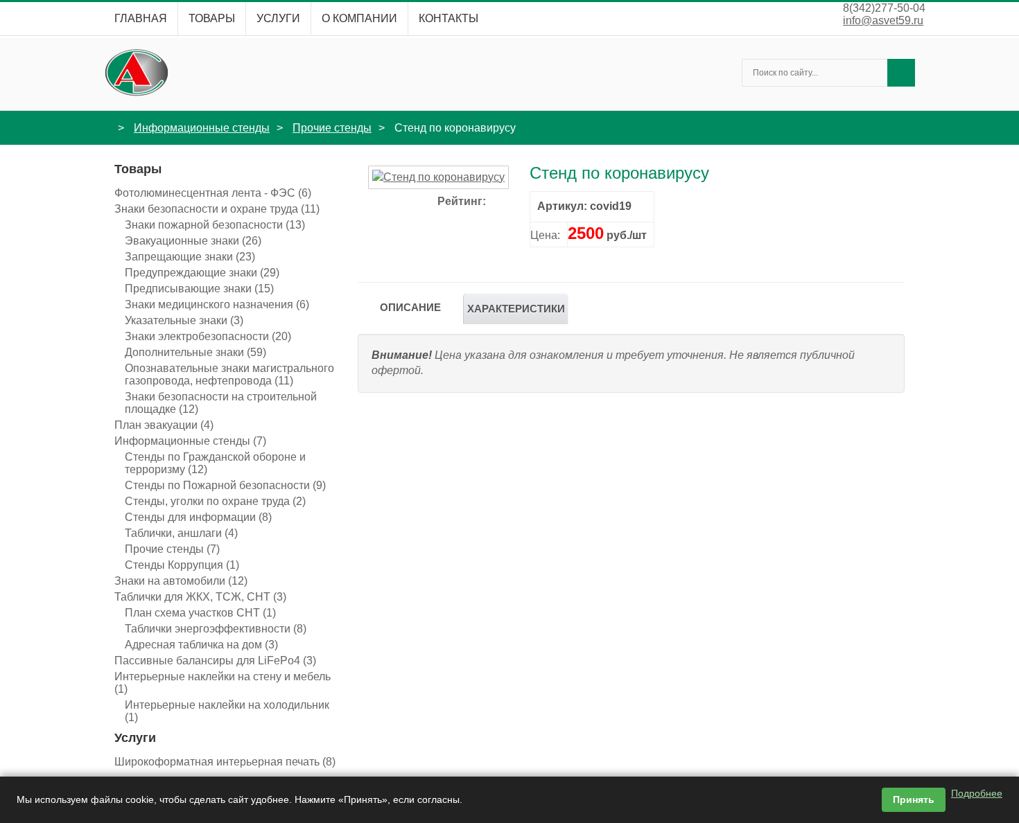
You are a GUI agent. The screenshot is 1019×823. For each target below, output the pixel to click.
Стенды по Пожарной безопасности (225, 485)
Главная (140, 18)
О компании (359, 18)
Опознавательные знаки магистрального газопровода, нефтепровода (229, 374)
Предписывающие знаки (199, 288)
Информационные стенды (202, 128)
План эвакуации (164, 425)
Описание (410, 307)
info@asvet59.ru (883, 20)
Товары (212, 18)
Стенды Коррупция (182, 565)
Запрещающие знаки (190, 257)
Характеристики (516, 309)
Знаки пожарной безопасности (215, 225)
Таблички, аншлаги (181, 533)
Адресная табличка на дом (201, 645)
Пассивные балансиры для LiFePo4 (215, 660)
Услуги (278, 18)
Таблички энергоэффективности (215, 629)
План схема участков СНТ (200, 613)
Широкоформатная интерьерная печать (225, 762)
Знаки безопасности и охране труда (217, 209)
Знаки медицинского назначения (217, 304)
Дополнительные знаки (195, 352)
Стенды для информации (198, 517)
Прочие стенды (332, 128)
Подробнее (976, 793)
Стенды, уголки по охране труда (215, 501)
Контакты (448, 18)
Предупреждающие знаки (202, 272)
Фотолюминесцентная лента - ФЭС (212, 193)
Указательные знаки (184, 320)
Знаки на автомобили (180, 581)
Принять (913, 799)
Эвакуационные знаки (193, 241)
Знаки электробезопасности (208, 336)
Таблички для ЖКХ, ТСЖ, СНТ (200, 597)
